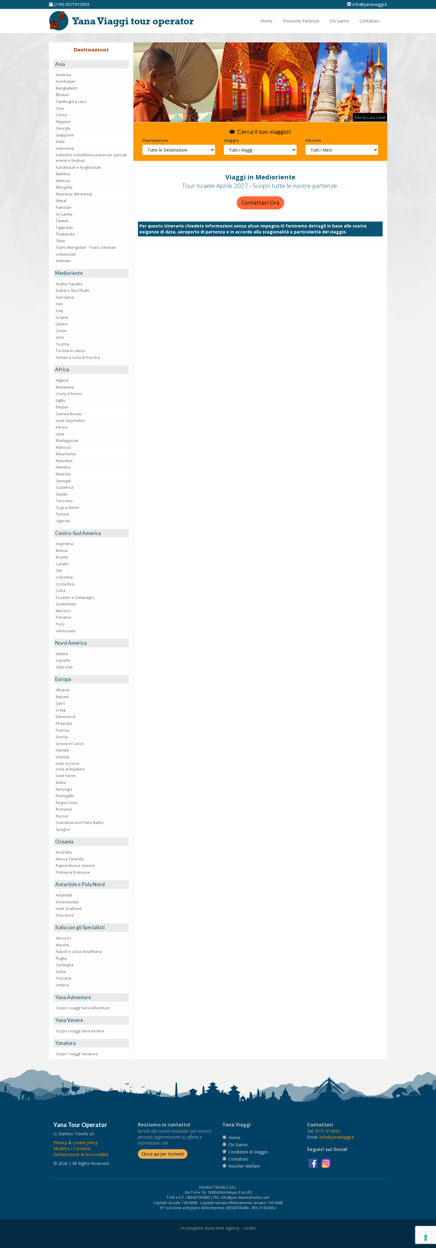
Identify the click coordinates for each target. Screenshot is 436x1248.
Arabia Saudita (69, 283)
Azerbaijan (65, 81)
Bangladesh (66, 88)
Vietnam (63, 260)
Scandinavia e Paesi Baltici (80, 822)
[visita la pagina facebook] (313, 1163)
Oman (61, 330)
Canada (63, 660)
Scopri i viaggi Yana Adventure (83, 1007)
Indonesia (65, 148)
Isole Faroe (66, 775)
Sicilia (61, 971)
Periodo (313, 140)
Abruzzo (63, 938)
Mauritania (65, 453)
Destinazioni (155, 140)
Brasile (62, 557)
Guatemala (66, 604)
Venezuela (65, 630)
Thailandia (65, 234)
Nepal (61, 200)
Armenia (63, 74)
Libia (60, 434)
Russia (62, 816)
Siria (60, 337)
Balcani (62, 696)
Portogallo (65, 795)
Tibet (60, 240)
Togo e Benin (67, 507)
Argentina (64, 543)
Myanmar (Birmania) (74, 194)
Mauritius (64, 460)
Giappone (65, 135)
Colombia (64, 577)
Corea (61, 114)
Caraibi (62, 563)
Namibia (63, 467)
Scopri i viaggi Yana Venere (80, 1031)
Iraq (59, 310)
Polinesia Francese (73, 872)
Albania (62, 690)
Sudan (62, 494)
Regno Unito (67, 802)
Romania (64, 809)
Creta (61, 710)
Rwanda (63, 474)
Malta (61, 782)
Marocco (63, 447)
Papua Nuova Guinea (75, 865)
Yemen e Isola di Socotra (78, 357)
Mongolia (64, 187)
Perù (60, 624)
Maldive (63, 173)
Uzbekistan (66, 254)
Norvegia (64, 789)
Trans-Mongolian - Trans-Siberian (86, 247)
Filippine (63, 121)
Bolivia (62, 550)
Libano (62, 324)
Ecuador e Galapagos (75, 597)
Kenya (61, 427)
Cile (59, 570)
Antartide (64, 895)
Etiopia (62, 407)
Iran (59, 303)
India (60, 141)
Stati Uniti (64, 667)
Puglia (61, 958)
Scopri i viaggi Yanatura (77, 1053)
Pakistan (63, 207)
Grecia (62, 736)
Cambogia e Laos (71, 101)
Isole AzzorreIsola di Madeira (70, 766)
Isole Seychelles (70, 420)
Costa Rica (65, 584)
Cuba (60, 590)
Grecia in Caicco (70, 743)
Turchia (62, 344)
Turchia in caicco (70, 350)
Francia (62, 730)
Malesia (63, 180)
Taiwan (62, 220)
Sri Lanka (64, 214)
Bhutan (62, 94)
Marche (62, 945)
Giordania (65, 297)
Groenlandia (67, 902)
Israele (62, 317)
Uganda (63, 520)
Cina (60, 108)
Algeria (62, 380)
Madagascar (67, 440)
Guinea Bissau (69, 413)
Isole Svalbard (69, 908)
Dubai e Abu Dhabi (72, 290)
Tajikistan (64, 227)
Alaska (62, 653)
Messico (63, 610)
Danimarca (65, 716)
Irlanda (62, 750)
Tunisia (62, 514)
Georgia (63, 128)
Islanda (62, 757)
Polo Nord (65, 915)
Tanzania (64, 500)
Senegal (63, 480)
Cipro (60, 703)
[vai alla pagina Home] (123, 20)
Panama (63, 617)
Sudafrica (64, 487)
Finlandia (64, 723)
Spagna (63, 829)
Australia (64, 852)
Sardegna (65, 964)
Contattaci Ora (260, 202)
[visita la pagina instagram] (326, 1163)
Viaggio (231, 140)
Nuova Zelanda (70, 859)
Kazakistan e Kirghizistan (78, 167)
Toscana (63, 978)
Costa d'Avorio (69, 393)
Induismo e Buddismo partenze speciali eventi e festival (91, 157)
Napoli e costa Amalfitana (79, 951)
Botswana (65, 387)
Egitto (61, 400)
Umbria (62, 985)
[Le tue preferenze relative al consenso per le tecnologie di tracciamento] (425, 1237)
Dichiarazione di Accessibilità (80, 1154)
